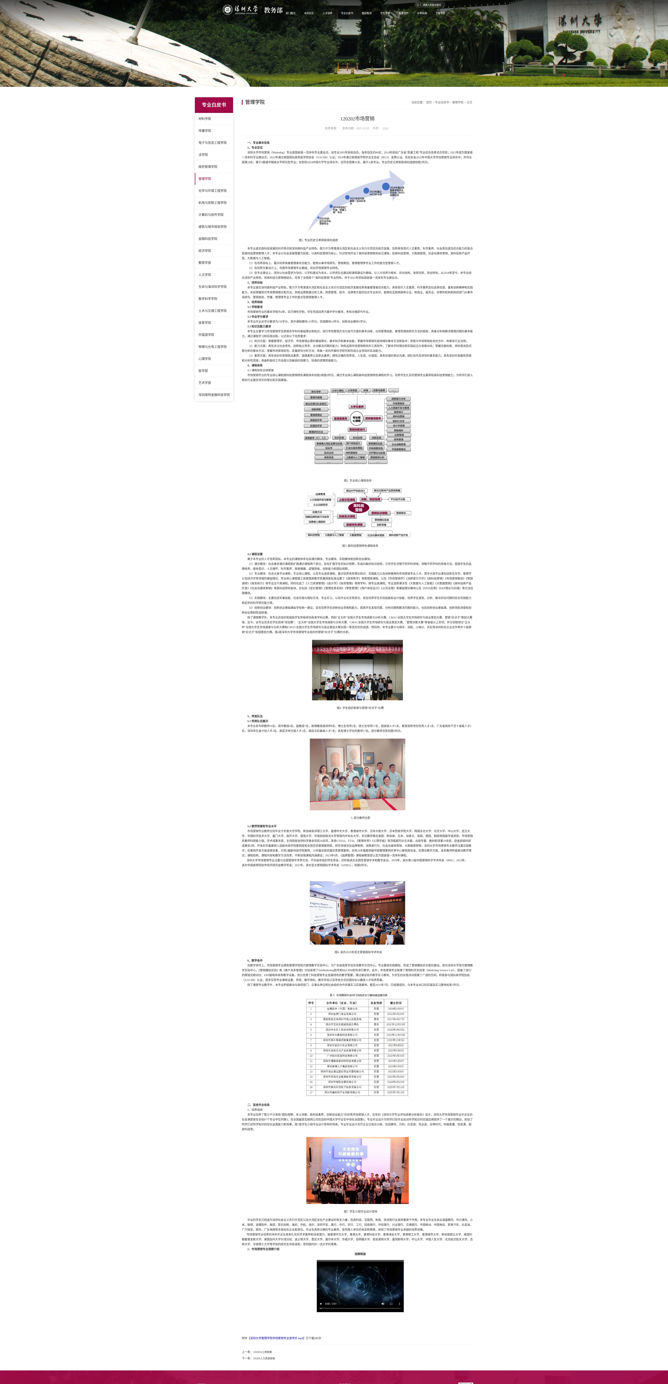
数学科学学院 (207, 299)
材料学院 (204, 119)
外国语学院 (206, 335)
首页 (429, 102)
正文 (469, 102)
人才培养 (336, 15)
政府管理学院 (207, 167)
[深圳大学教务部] (225, 11)
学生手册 (403, 15)
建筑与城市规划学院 (212, 227)
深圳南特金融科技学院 (214, 395)
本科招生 (315, 15)
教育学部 (204, 263)
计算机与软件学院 (211, 215)
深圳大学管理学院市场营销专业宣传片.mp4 (276, 1338)
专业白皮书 (359, 15)
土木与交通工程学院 (212, 311)
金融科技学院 (207, 239)
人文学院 (204, 275)
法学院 (203, 155)
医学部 (203, 371)
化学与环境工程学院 (212, 191)
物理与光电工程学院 (212, 347)
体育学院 (204, 323)
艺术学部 (204, 383)
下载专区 (467, 15)
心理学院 (204, 359)
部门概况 (294, 15)
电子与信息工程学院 (212, 143)
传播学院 (204, 131)
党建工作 (424, 15)
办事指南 (445, 15)
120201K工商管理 (262, 1352)
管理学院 (204, 179)
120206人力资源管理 (264, 1358)
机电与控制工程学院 (212, 203)
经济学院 (204, 251)
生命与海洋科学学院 (212, 287)
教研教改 (382, 15)
